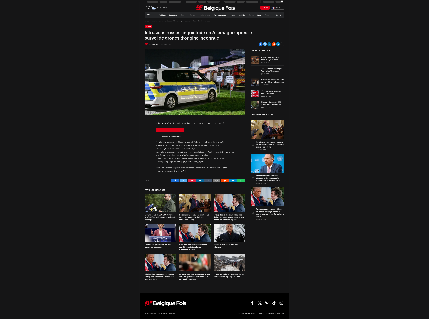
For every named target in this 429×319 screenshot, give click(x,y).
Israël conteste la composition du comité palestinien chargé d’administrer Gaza (193, 247)
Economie (173, 15)
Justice (232, 15)
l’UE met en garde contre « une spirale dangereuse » (158, 245)
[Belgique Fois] (215, 7)
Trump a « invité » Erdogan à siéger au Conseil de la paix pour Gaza (229, 275)
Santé (251, 15)
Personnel (154, 44)
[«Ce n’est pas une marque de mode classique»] (255, 93)
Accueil (147, 21)
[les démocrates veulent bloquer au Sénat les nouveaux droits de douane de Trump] (195, 203)
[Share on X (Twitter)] (265, 44)
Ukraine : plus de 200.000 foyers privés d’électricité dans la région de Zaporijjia (160, 217)
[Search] (277, 15)
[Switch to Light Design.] (280, 15)
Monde (192, 15)
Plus (266, 15)
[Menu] (148, 15)
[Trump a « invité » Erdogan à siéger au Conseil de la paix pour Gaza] (229, 262)
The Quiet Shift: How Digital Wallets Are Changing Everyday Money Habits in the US (272, 70)
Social (183, 15)
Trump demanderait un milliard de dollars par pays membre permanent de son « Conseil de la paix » (229, 217)
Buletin (265, 8)
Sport (259, 15)
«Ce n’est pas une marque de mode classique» (272, 92)
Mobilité (242, 15)
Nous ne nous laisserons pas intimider (226, 245)
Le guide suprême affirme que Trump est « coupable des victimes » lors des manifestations (194, 276)
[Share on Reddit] (274, 44)
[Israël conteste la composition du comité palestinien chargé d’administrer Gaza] (195, 233)
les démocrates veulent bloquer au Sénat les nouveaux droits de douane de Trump (194, 217)
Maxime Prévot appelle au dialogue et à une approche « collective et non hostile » (268, 178)
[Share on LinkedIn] (269, 44)
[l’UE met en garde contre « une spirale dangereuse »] (160, 233)
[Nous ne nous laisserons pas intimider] (229, 233)
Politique (162, 15)
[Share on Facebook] (261, 44)
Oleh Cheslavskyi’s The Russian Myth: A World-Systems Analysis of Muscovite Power (270, 59)
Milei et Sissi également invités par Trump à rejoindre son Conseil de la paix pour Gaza (159, 276)
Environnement (220, 15)
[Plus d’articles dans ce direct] (170, 130)
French (277, 8)
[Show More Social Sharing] (282, 44)
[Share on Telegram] (278, 44)
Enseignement (204, 15)
